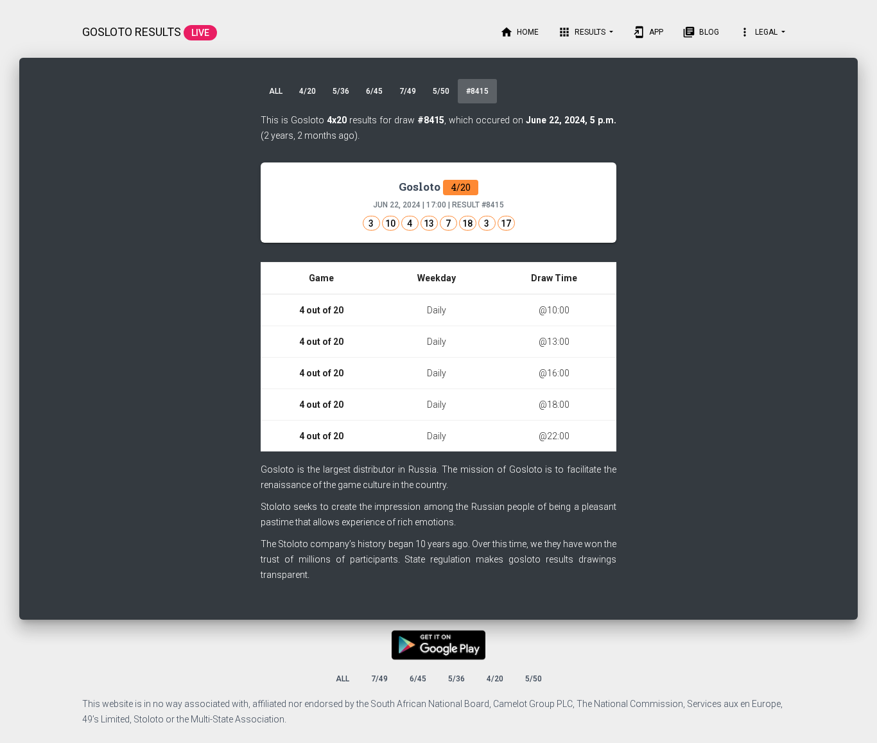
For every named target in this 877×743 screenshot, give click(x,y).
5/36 (341, 91)
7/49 (407, 91)
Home (519, 32)
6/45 (374, 91)
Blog (700, 32)
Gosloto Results (145, 32)
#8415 (477, 91)
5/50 (441, 91)
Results (582, 32)
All (275, 91)
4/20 (307, 91)
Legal (758, 32)
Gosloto (435, 186)
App (647, 32)
